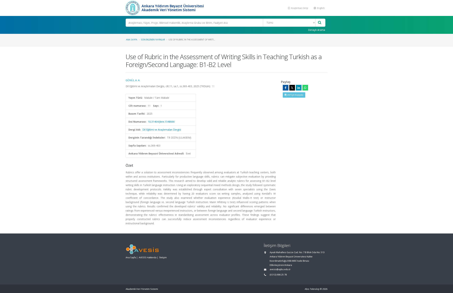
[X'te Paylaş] (292, 88)
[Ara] (320, 23)
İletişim (163, 257)
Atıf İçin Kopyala (295, 94)
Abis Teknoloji (312, 289)
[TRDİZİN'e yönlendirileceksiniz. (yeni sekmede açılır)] (213, 86)
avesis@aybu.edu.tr (280, 269)
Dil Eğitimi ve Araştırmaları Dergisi (161, 129)
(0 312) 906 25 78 (278, 274)
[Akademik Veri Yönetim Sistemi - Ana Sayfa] (133, 8)
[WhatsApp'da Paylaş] (305, 88)
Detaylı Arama (316, 30)
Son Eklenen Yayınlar (153, 39)
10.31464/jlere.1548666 (161, 121)
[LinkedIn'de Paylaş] (299, 88)
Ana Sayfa (131, 39)
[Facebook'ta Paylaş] (285, 88)
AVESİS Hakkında (147, 257)
